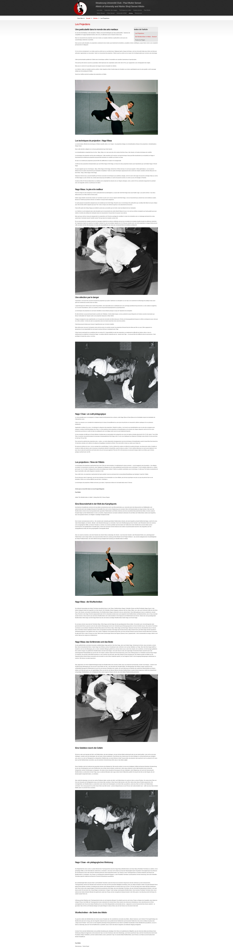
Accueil (88, 18)
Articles (95, 18)
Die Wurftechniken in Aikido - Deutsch (146, 36)
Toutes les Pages (140, 40)
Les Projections (82, 24)
